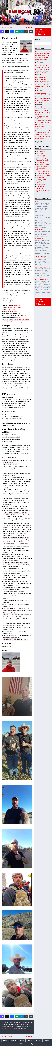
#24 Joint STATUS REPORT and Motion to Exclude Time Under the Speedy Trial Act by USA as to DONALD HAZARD (16, 571)
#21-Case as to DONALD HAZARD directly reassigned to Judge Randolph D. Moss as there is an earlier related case (17, 558)
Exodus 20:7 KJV (40, 229)
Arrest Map (34, 22)
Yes (19, 317)
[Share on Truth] (2, 31)
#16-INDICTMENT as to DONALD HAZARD (16, 544)
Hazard (14, 301)
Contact (21, 1040)
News (26, 22)
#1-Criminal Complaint (10, 465)
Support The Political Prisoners (41, 32)
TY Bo (37, 214)
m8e (36, 201)
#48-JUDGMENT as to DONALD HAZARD (15, 640)
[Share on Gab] (17, 31)
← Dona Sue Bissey (6, 27)
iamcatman (39, 239)
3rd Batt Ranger (40, 256)
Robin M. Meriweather (14, 307)
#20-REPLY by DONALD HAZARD (13, 554)
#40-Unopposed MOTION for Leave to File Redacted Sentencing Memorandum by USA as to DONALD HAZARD (17, 610)
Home (8, 22)
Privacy (29, 1040)
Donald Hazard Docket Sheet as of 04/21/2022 (17, 460)
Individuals (17, 22)
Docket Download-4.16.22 (11, 462)
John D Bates (11, 309)
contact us (9, 1029)
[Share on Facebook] (12, 31)
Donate (43, 22)
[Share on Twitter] (7, 31)
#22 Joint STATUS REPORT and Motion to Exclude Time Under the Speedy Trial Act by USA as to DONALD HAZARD (16, 565)
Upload (46, 1040)
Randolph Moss (12, 311)
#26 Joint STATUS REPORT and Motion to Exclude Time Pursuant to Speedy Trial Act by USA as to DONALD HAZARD (17, 577)
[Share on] (21, 31)
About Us (13, 1040)
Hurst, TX (17, 305)
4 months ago (42, 227)
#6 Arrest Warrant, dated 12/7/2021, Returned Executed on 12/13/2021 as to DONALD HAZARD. (17, 469)
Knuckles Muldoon (41, 279)
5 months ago (43, 236)
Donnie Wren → (29, 27)
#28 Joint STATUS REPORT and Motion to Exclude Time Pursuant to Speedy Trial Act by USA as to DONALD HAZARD (17, 583)
